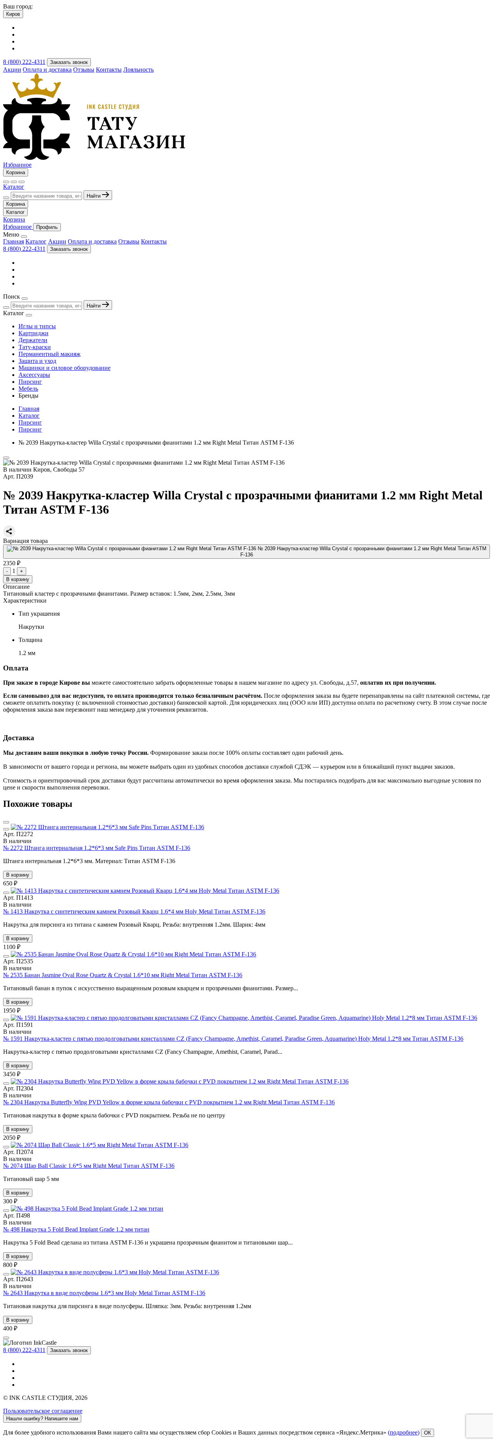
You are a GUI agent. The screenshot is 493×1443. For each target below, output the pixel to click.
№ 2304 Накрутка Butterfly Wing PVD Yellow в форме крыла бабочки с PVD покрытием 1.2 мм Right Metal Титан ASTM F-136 (169, 1102)
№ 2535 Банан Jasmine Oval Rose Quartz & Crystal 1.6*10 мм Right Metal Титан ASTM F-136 (122, 975)
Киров (13, 14)
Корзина (15, 172)
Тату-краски (34, 347)
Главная (13, 241)
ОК (427, 1433)
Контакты (109, 69)
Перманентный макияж (49, 354)
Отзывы (83, 69)
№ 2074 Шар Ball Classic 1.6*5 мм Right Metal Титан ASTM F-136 (88, 1165)
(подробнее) (403, 1432)
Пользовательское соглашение (42, 1411)
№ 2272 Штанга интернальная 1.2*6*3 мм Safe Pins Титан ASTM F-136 (96, 848)
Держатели (32, 340)
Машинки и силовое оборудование (64, 368)
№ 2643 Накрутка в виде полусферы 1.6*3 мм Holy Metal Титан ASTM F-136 (104, 1293)
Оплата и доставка (47, 69)
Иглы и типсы (37, 326)
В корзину (17, 579)
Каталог (13, 186)
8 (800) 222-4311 (24, 62)
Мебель (28, 388)
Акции (12, 69)
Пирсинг (30, 381)
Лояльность (138, 69)
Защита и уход (37, 361)
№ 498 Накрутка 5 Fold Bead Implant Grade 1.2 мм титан (76, 1229)
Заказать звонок (69, 62)
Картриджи (33, 333)
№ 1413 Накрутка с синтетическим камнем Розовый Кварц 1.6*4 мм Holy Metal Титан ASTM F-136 (134, 911)
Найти (94, 196)
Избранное (17, 164)
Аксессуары (34, 374)
